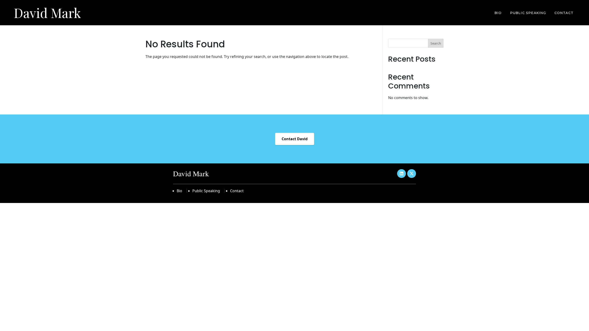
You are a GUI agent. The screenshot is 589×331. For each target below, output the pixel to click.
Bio (498, 13)
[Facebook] (401, 173)
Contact (563, 13)
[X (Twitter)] (411, 173)
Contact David (295, 138)
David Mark (47, 12)
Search (435, 43)
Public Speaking (528, 13)
